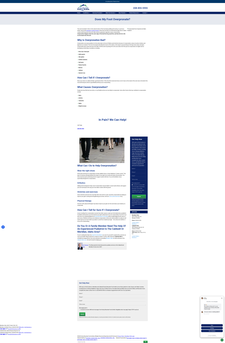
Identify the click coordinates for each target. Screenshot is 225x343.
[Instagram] (5, 329)
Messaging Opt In (136, 183)
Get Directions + (28, 327)
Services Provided (97, 12)
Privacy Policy (121, 336)
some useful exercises (114, 196)
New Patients (122, 12)
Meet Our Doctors (110, 12)
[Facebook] (0, 329)
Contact (144, 12)
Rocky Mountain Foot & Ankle (101, 216)
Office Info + (21, 327)
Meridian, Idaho (109, 238)
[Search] (145, 342)
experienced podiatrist (97, 235)
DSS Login (132, 336)
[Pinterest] (6, 329)
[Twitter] (1, 329)
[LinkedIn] (2, 329)
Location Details (135, 222)
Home (78, 12)
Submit (139, 196)
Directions (134, 224)
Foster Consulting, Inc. (107, 337)
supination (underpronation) (92, 30)
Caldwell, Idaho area (81, 239)
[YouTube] (4, 329)
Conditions (86, 12)
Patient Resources (134, 12)
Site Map (127, 336)
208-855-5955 (140, 8)
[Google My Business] (13, 329)
